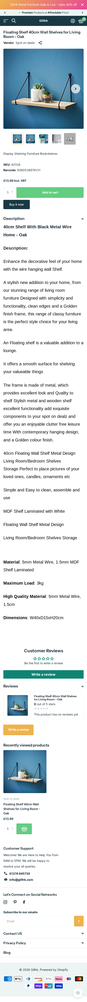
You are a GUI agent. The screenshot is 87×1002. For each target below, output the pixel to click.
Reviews (10, 686)
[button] (4, 12)
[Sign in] (73, 21)
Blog (7, 952)
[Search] (14, 21)
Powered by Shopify (54, 969)
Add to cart (50, 192)
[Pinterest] (15, 902)
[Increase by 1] (13, 188)
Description (13, 218)
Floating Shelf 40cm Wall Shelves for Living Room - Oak (21, 808)
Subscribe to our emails (20, 912)
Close (82, 4)
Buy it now (16, 204)
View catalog (5, 21)
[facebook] (24, 902)
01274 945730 (19, 873)
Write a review (43, 674)
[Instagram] (5, 902)
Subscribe (79, 921)
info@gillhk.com (21, 879)
